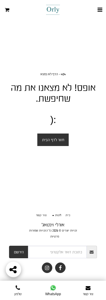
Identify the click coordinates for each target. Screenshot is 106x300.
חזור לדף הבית (53, 140)
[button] (100, 10)
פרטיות (54, 236)
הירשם (19, 252)
